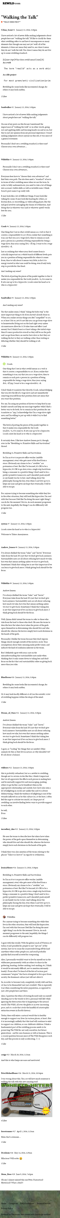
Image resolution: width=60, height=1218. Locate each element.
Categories (13, 1203)
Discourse (15, 1214)
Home (3, 1203)
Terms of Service (43, 1203)
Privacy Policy (7, 1208)
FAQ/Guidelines (27, 1203)
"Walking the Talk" (19, 17)
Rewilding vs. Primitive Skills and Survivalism (22, 452)
